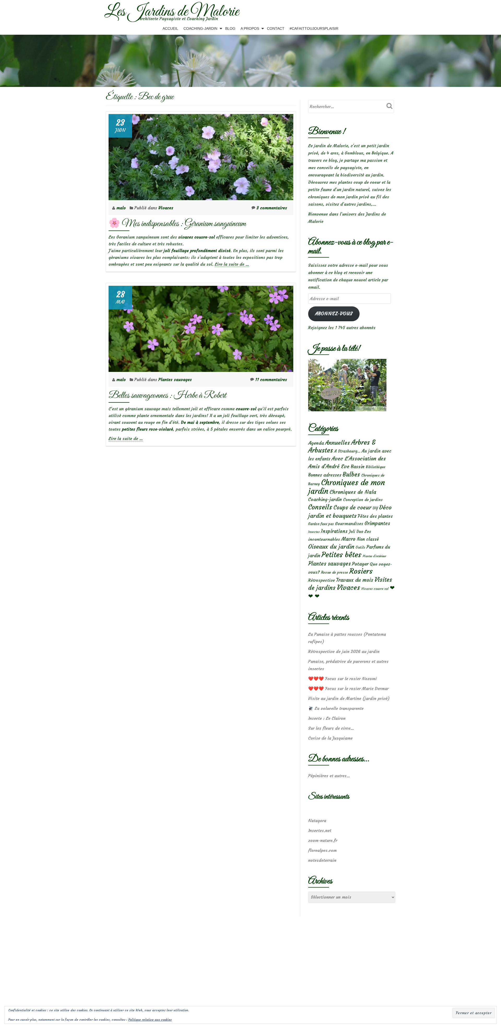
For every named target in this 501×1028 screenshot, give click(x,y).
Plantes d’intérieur (374, 556)
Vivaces (165, 207)
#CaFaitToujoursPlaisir (314, 28)
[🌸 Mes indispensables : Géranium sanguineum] (201, 155)
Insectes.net (319, 830)
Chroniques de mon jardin (346, 487)
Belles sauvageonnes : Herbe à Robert (167, 395)
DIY (375, 508)
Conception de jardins (363, 499)
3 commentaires (272, 207)
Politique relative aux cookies (150, 1019)
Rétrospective (321, 580)
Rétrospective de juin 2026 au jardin (343, 651)
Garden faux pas (321, 524)
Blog (230, 28)
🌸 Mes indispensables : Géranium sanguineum (177, 224)
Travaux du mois (354, 580)
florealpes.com (322, 850)
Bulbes (351, 474)
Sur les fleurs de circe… (331, 728)
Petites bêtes (341, 554)
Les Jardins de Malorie (171, 12)
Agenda (316, 443)
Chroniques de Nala (353, 492)
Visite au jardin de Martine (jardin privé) (349, 698)
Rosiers (361, 571)
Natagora (317, 820)
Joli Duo (356, 531)
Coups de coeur (352, 507)
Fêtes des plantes (375, 516)
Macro (348, 539)
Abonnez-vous (334, 314)
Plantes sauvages (175, 379)
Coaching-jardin (325, 499)
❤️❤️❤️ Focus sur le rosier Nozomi (342, 678)
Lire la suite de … (232, 264)
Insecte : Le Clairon (326, 718)
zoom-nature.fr (322, 840)
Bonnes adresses (324, 475)
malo (121, 207)
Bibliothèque (375, 467)
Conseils (320, 507)
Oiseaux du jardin (331, 546)
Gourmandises (349, 523)
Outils (360, 547)
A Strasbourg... (347, 451)
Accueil (170, 28)
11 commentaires (271, 379)
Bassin (358, 467)
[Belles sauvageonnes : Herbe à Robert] (201, 327)
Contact (275, 28)
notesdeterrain (322, 860)
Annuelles (337, 442)
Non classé (368, 539)
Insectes (314, 532)
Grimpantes (377, 523)
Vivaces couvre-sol (375, 589)
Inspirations (334, 531)
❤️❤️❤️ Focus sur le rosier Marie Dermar (348, 688)
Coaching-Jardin (200, 28)
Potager (360, 564)
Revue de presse (334, 572)
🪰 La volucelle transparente (335, 708)
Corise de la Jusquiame (330, 738)
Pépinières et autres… (329, 775)
